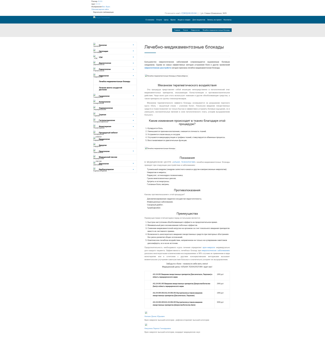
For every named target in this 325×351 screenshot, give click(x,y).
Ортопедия (103, 51)
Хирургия (103, 145)
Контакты (227, 20)
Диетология (104, 164)
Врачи (173, 20)
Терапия (102, 115)
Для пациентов (198, 20)
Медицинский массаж (108, 157)
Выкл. (108, 7)
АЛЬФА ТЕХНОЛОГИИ (184, 162)
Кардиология (104, 139)
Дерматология (105, 63)
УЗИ (100, 57)
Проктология (104, 151)
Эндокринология (106, 108)
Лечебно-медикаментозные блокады (114, 81)
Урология (103, 45)
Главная (177, 30)
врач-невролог (209, 247)
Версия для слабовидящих (103, 12)
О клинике (149, 20)
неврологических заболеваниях (215, 250)
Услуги (159, 20)
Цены (166, 20)
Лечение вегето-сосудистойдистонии (110, 89)
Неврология (195, 30)
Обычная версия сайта (100, 9)
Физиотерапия (105, 126)
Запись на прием (214, 20)
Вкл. (103, 7)
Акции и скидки (184, 20)
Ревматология (105, 69)
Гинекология (104, 96)
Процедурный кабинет (108, 133)
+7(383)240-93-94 (188, 13)
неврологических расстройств (157, 68)
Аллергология (105, 102)
